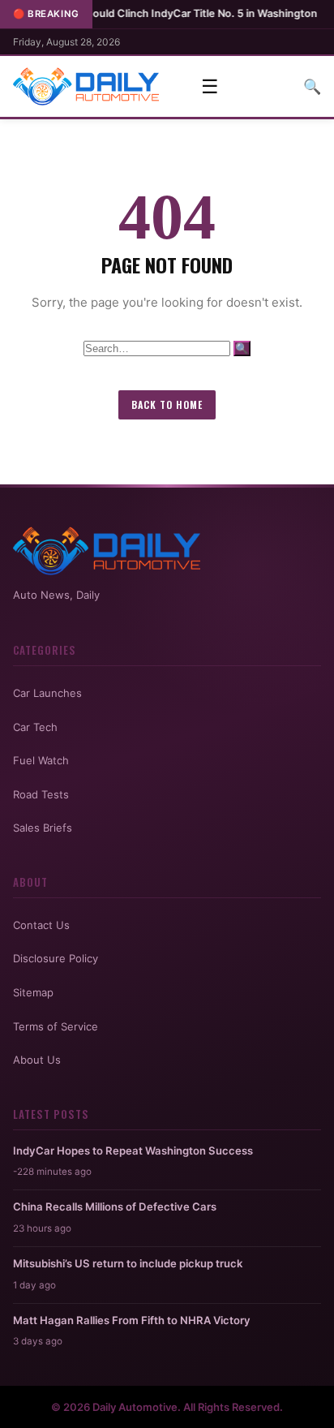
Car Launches (47, 692)
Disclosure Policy (55, 958)
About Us (37, 1059)
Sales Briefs (42, 827)
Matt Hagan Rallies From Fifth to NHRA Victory (131, 1320)
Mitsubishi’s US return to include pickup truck (127, 1263)
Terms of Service (55, 1026)
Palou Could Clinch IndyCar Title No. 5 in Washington (162, 13)
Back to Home (167, 404)
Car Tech (35, 726)
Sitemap (33, 992)
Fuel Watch (41, 760)
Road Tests (41, 794)
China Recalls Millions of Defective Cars (114, 1206)
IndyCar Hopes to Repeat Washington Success (133, 1150)
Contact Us (41, 924)
